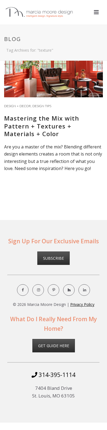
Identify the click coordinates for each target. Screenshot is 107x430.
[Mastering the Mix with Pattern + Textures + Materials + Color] (53, 64)
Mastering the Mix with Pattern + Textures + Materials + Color (41, 126)
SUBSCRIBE (53, 258)
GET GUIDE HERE (53, 345)
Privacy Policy (82, 304)
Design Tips (41, 106)
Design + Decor (17, 106)
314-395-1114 (56, 375)
